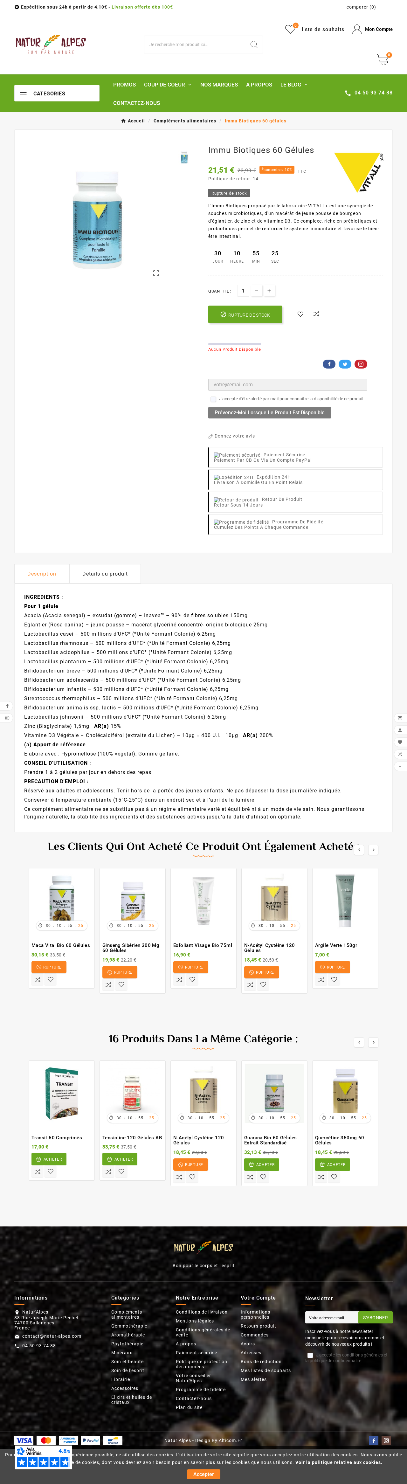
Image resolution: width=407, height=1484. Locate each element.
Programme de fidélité (201, 1389)
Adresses (251, 1352)
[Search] (254, 44)
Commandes (255, 1334)
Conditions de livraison (202, 1312)
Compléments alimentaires (126, 1314)
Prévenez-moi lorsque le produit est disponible (270, 413)
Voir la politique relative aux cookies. (339, 1462)
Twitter (345, 364)
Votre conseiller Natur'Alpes (193, 1378)
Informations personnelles (255, 1314)
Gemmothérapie (129, 1326)
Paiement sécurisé (196, 1352)
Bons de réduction (261, 1361)
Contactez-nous (194, 1398)
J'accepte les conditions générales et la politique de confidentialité (346, 1357)
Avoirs (248, 1343)
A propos (186, 1343)
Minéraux (121, 1352)
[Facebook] (373, 1440)
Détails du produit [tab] (105, 574)
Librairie (120, 1379)
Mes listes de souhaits (266, 1370)
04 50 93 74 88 (39, 1345)
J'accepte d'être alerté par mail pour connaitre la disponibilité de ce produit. (292, 398)
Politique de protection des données (201, 1364)
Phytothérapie (127, 1343)
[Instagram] (386, 1440)
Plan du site (189, 1407)
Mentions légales (195, 1320)
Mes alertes (254, 1379)
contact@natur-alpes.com (51, 1336)
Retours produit (258, 1326)
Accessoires (124, 1388)
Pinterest (361, 364)
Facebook (329, 364)
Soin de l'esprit (127, 1370)
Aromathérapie (128, 1334)
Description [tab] (41, 574)
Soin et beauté (127, 1361)
